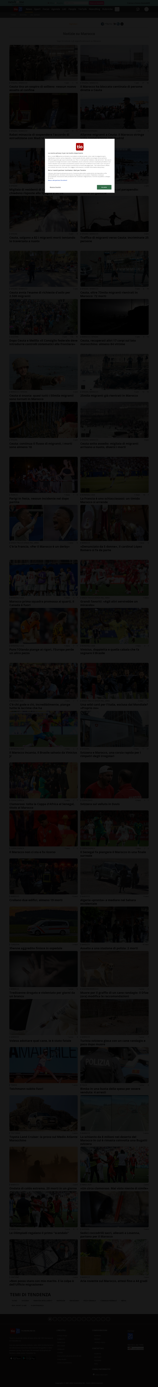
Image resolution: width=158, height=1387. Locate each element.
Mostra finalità (55, 187)
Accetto (104, 187)
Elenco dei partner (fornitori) (57, 180)
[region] (80, 166)
